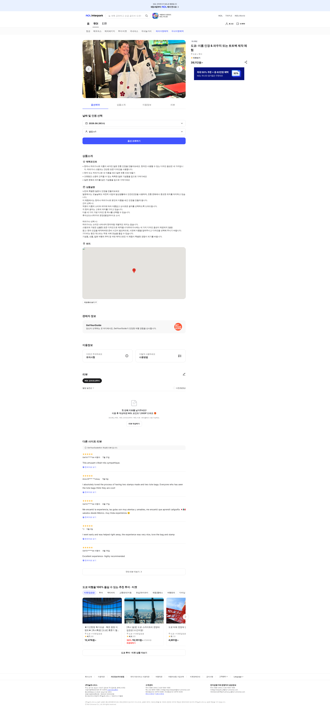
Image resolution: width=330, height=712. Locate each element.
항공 (88, 31)
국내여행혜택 (177, 31)
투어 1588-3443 (151, 688)
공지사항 (209, 677)
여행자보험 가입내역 (176, 677)
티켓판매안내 (195, 677)
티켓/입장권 (89, 592)
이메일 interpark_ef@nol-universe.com (224, 690)
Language (238, 677)
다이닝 (182, 592)
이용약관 (101, 677)
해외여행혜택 (162, 31)
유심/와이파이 (142, 592)
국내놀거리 (146, 31)
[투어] (96, 23)
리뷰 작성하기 (134, 424)
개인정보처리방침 (117, 677)
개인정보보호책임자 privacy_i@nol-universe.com (227, 692)
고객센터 (222, 676)
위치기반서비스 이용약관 (139, 677)
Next (186, 617)
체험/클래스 (158, 592)
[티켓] (104, 23)
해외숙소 (97, 31)
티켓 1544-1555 (164, 688)
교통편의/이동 (125, 592)
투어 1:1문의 (150, 694)
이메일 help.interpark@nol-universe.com (175, 690)
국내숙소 (134, 31)
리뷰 (173, 104)
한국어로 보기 (90, 467)
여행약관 (159, 677)
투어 (101, 592)
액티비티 (111, 592)
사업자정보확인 (112, 690)
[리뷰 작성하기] (184, 374)
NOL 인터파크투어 (92, 381)
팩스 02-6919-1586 (152, 690)
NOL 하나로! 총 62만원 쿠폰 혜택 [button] (124, 15)
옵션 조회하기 (134, 141)
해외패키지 (110, 31)
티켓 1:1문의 (159, 694)
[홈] (88, 23)
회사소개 (88, 677)
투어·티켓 (122, 31)
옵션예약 (95, 104)
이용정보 (147, 104)
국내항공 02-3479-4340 (174, 692)
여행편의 (171, 592)
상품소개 (121, 104)
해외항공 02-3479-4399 (154, 692)
